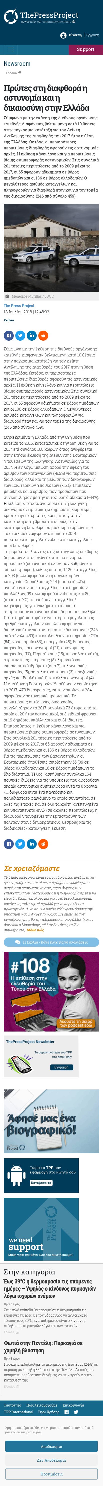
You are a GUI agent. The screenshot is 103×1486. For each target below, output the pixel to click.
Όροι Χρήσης (48, 1412)
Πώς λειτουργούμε (42, 1405)
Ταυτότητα (12, 1405)
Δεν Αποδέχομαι (51, 1460)
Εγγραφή (92, 35)
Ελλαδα (11, 73)
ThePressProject (49, 15)
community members (57, 21)
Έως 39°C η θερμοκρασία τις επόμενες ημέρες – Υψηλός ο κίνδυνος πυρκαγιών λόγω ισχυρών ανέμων (50, 1288)
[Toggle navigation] (11, 50)
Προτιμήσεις (51, 1473)
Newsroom (17, 63)
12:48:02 (42, 311)
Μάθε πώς (35, 929)
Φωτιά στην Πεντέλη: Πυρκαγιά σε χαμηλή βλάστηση (43, 1347)
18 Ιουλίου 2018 (18, 311)
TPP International (18, 1412)
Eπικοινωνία (73, 1405)
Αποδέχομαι (51, 1446)
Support (85, 49)
